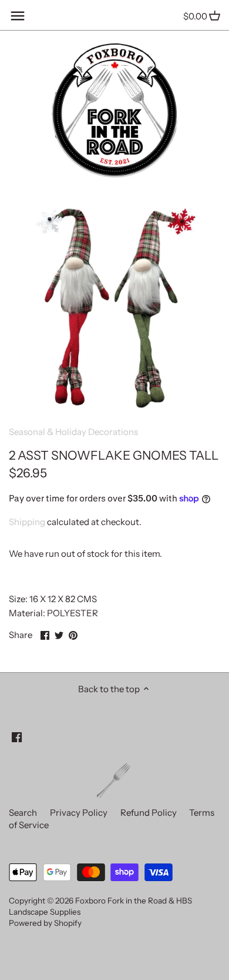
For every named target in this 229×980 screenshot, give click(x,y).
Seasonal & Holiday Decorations (73, 431)
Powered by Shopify (45, 923)
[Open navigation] (17, 16)
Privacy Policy (78, 812)
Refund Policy (148, 812)
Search (23, 812)
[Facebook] (17, 736)
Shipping (27, 521)
